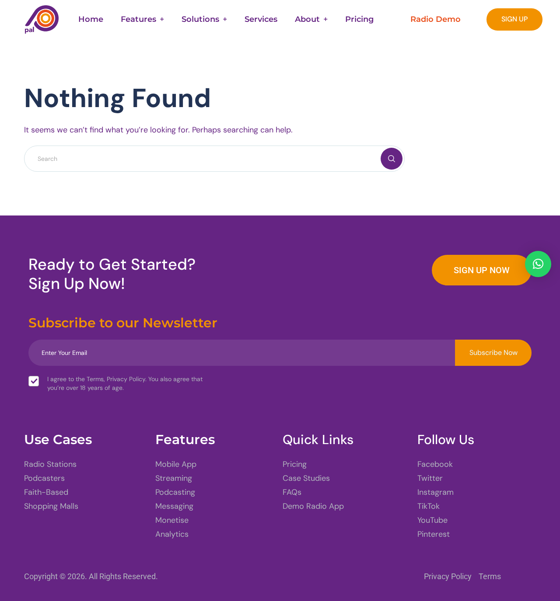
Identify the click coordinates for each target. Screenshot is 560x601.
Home (90, 19)
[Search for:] (214, 158)
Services (261, 19)
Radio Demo (435, 19)
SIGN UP (514, 19)
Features (138, 19)
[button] (538, 264)
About (307, 19)
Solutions (200, 19)
